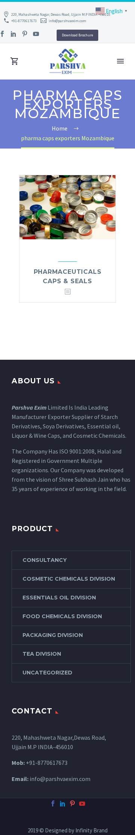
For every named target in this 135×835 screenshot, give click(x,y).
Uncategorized (47, 672)
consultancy (44, 560)
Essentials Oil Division (59, 597)
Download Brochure (77, 35)
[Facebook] (53, 803)
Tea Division (41, 653)
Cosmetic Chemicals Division (68, 578)
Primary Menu (120, 61)
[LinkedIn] (13, 34)
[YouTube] (36, 34)
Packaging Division (52, 635)
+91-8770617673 (24, 20)
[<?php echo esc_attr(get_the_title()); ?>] (67, 292)
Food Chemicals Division (62, 616)
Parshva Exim (29, 407)
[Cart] (14, 61)
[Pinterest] (24, 34)
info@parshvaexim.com (67, 20)
